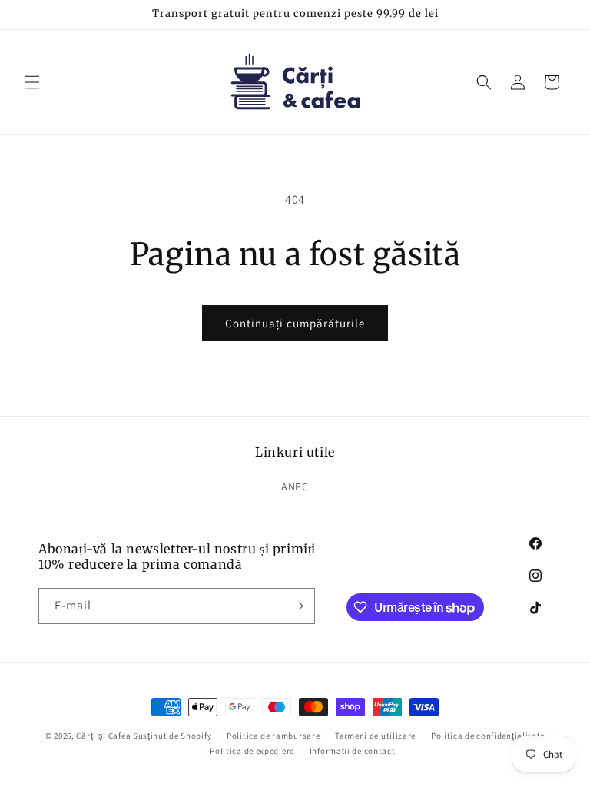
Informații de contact (353, 750)
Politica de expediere (252, 750)
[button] (32, 82)
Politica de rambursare (273, 735)
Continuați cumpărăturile (295, 323)
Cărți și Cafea (103, 735)
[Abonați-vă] (297, 606)
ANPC (294, 486)
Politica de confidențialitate (488, 735)
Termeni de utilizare (375, 735)
